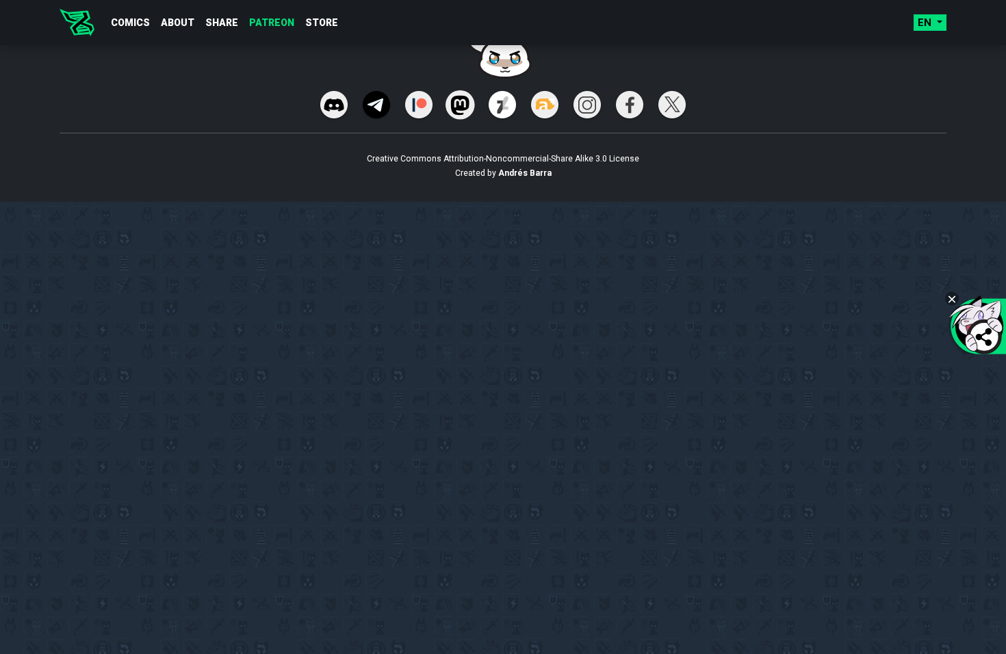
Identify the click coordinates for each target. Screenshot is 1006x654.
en (926, 22)
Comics (130, 22)
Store (321, 22)
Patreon (271, 22)
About (177, 22)
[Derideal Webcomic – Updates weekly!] (77, 22)
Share (221, 22)
